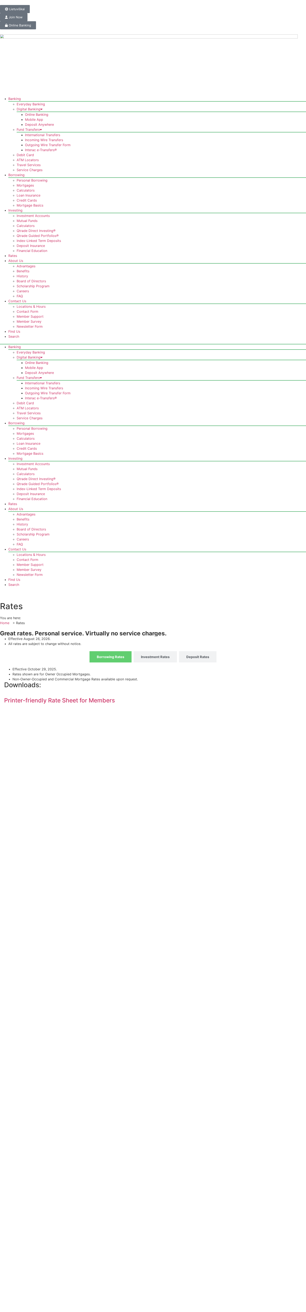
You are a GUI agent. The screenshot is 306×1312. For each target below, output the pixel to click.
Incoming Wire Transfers (44, 140)
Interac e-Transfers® (41, 150)
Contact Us (17, 301)
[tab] (111, 656)
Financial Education (32, 251)
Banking (14, 99)
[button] (153, 341)
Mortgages (25, 185)
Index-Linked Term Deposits (39, 241)
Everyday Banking (31, 104)
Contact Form (27, 311)
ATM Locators (28, 160)
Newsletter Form (30, 326)
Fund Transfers (28, 129)
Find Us (14, 331)
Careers (23, 291)
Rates (12, 256)
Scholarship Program (33, 286)
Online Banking (36, 114)
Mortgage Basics (30, 205)
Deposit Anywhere (39, 124)
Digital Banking (28, 109)
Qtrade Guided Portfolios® (38, 236)
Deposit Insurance (31, 246)
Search (13, 336)
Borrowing (16, 175)
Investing (15, 210)
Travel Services (29, 165)
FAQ (20, 296)
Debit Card (25, 155)
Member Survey (29, 321)
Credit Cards (27, 200)
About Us (15, 261)
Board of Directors (31, 281)
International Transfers (42, 135)
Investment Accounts (33, 216)
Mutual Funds (27, 221)
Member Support (30, 316)
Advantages (26, 266)
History (22, 276)
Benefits (23, 271)
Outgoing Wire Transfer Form (48, 145)
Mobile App (34, 119)
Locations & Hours (31, 306)
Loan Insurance (28, 195)
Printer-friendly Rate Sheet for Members (59, 700)
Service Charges (29, 170)
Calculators (26, 190)
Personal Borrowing (32, 180)
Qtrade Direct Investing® (36, 231)
